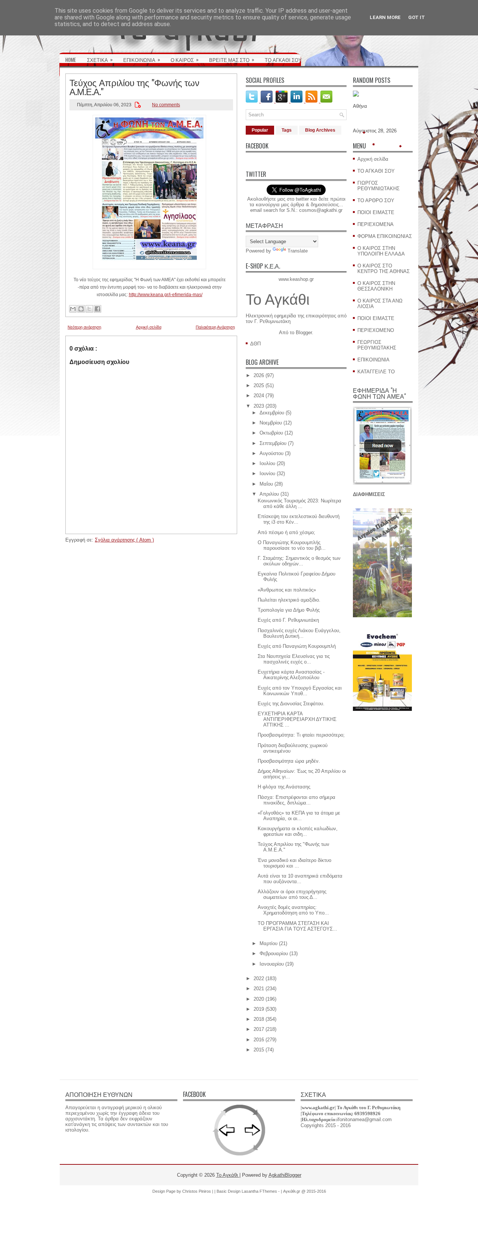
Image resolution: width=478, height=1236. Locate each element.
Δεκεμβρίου (272, 412)
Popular (260, 130)
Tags (287, 130)
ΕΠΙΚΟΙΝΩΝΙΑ (141, 59)
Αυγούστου (271, 453)
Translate (298, 251)
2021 (259, 988)
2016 (259, 1039)
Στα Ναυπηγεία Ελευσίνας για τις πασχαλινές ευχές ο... (294, 659)
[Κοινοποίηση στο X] (89, 309)
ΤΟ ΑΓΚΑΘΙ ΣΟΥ (283, 59)
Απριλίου (269, 494)
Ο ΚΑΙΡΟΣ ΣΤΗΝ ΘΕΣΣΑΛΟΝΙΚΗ (376, 286)
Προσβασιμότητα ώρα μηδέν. (289, 761)
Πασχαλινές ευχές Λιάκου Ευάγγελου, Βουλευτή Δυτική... (299, 633)
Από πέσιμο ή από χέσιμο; (286, 532)
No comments (166, 104)
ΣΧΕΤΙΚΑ (100, 59)
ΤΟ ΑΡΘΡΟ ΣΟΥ (375, 200)
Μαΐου (266, 484)
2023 (259, 406)
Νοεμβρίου (271, 423)
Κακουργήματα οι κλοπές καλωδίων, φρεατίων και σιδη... (298, 831)
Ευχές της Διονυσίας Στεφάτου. (291, 703)
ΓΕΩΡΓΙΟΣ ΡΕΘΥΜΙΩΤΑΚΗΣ (376, 345)
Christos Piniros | (198, 1191)
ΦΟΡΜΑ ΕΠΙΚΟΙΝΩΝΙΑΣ (384, 236)
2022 (259, 978)
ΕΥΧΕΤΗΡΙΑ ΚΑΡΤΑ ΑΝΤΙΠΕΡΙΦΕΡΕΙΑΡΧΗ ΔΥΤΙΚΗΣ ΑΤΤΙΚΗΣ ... (297, 719)
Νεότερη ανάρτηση (84, 327)
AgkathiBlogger (285, 1175)
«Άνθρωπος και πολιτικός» (287, 590)
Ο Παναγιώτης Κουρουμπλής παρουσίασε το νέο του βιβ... (292, 545)
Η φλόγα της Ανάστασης (284, 787)
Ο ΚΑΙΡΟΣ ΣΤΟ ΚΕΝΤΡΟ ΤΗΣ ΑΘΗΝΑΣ (383, 268)
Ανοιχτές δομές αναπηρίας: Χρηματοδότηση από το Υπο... (293, 910)
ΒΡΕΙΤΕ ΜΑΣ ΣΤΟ (231, 59)
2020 (259, 999)
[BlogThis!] (81, 309)
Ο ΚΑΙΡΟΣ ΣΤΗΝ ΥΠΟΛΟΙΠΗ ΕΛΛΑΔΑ (381, 251)
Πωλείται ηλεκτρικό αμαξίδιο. (289, 600)
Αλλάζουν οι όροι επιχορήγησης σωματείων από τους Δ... (292, 894)
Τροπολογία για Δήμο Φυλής (289, 610)
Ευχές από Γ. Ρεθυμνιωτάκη (288, 620)
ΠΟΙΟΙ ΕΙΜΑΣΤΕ (375, 212)
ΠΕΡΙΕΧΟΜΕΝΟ (375, 330)
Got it (416, 17)
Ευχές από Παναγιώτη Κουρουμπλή (297, 646)
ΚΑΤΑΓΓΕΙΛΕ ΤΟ (376, 371)
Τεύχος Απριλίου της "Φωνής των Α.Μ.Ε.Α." (134, 86)
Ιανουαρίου (272, 964)
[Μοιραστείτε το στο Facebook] (97, 309)
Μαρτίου (268, 943)
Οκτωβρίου (271, 433)
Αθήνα (360, 106)
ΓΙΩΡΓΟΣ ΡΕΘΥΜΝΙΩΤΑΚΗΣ (378, 185)
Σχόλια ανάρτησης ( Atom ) (124, 540)
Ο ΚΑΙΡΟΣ (185, 59)
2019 (259, 1009)
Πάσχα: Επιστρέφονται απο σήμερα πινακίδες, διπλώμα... (296, 800)
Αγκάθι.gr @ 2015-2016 (304, 1191)
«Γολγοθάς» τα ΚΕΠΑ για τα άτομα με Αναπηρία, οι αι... (299, 815)
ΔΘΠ (255, 343)
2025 (259, 385)
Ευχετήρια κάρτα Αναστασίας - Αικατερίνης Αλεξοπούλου (291, 674)
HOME (70, 59)
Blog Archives (320, 130)
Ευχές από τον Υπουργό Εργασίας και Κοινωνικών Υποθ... (300, 690)
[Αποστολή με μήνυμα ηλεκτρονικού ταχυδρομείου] (73, 309)
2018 (259, 1019)
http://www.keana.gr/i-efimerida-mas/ (165, 294)
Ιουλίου (267, 463)
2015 (259, 1050)
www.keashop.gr (296, 279)
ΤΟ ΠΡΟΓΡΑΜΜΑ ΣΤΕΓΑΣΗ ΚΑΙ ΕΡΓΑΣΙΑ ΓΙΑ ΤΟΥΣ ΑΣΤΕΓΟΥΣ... (297, 926)
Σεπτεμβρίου (273, 443)
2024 (259, 395)
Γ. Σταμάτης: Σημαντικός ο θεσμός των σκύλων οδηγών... (299, 561)
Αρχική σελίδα (148, 327)
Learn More (385, 17)
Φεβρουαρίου (274, 953)
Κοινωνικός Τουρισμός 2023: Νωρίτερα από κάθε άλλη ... (299, 503)
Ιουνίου (267, 473)
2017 (259, 1029)
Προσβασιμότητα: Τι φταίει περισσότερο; (301, 735)
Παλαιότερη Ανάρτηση (215, 327)
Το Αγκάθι (278, 299)
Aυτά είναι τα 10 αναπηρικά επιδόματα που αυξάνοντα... (300, 878)
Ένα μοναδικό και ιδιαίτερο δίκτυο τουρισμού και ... (294, 863)
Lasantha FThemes (260, 1191)
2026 (259, 375)
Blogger (304, 332)
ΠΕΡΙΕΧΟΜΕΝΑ (375, 224)
